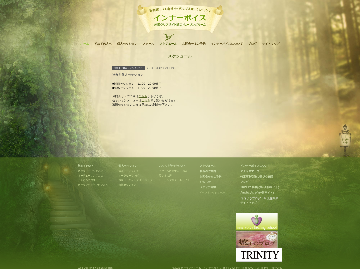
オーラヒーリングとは (90, 175)
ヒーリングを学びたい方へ (93, 184)
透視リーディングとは (90, 171)
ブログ (252, 43)
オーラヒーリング (129, 175)
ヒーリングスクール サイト (174, 180)
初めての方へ (103, 43)
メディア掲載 (208, 187)
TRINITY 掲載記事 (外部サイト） (260, 187)
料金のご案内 (208, 171)
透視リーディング (129, 171)
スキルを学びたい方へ (172, 165)
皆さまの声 (165, 175)
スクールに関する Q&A (173, 171)
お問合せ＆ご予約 (194, 43)
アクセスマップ (249, 171)
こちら (143, 96)
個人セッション (127, 43)
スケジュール (168, 43)
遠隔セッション (127, 184)
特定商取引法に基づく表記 (256, 176)
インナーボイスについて (227, 43)
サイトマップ (271, 43)
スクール (148, 43)
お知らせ (205, 181)
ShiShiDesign (105, 267)
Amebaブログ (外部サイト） (257, 192)
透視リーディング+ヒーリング (135, 180)
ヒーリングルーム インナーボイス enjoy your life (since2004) (218, 267)
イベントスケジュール (212, 192)
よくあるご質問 (86, 180)
